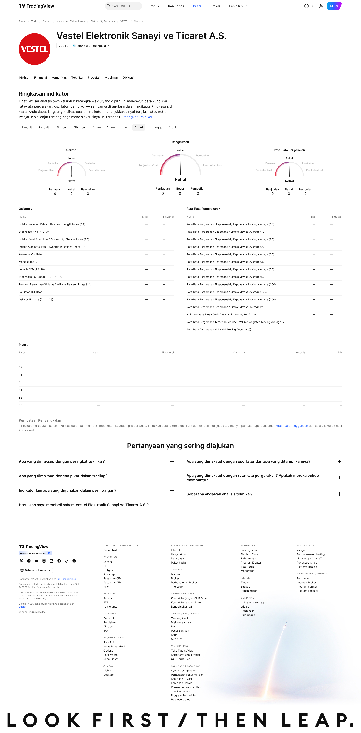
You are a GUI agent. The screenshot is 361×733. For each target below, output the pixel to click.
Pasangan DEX (112, 582)
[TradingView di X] (21, 561)
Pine (106, 586)
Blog (174, 626)
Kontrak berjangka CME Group (189, 598)
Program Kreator (251, 562)
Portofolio (109, 642)
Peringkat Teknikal (137, 117)
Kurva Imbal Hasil (114, 646)
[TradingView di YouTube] (36, 561)
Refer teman (248, 558)
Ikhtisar (175, 574)
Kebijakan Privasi (181, 678)
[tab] (26, 127)
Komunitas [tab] (59, 77)
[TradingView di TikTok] (66, 561)
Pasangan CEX (112, 578)
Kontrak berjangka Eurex (186, 602)
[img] (105, 45)
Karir (174, 634)
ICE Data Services (66, 578)
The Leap (177, 586)
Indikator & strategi (252, 602)
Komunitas (176, 6)
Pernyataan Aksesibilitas (186, 687)
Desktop (108, 674)
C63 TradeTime (180, 658)
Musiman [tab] (111, 77)
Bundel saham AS (182, 606)
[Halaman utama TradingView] (36, 6)
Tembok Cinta (249, 554)
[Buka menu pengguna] (321, 6)
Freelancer (247, 610)
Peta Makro (110, 654)
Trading (245, 582)
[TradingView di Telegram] (59, 561)
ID (311, 6)
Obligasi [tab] (128, 77)
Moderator (247, 570)
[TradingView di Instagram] (44, 561)
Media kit (176, 638)
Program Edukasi (307, 590)
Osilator (24, 208)
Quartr (22, 606)
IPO (105, 630)
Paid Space (248, 614)
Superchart (110, 550)
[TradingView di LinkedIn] (51, 561)
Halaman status (180, 699)
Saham (107, 561)
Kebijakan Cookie (181, 682)
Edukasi (245, 586)
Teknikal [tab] (77, 77)
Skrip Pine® (110, 658)
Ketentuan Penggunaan (291, 426)
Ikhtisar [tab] (24, 77)
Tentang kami (179, 618)
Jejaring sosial (249, 550)
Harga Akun (178, 554)
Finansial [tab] (40, 77)
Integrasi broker (306, 582)
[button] (162, 6)
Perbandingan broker (184, 582)
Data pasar (178, 558)
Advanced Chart (307, 562)
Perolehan (109, 622)
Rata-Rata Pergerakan (202, 208)
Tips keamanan (180, 691)
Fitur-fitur (176, 550)
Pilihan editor (249, 590)
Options (108, 650)
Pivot (22, 344)
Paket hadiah (179, 562)
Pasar (197, 6)
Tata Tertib (247, 566)
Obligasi (108, 570)
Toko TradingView (182, 650)
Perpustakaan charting (311, 554)
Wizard (245, 606)
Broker (215, 6)
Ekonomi (108, 618)
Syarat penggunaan (183, 670)
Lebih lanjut (238, 6)
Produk (153, 6)
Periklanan (303, 578)
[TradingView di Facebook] (29, 561)
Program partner (307, 586)
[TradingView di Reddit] (74, 561)
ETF (105, 565)
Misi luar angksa (181, 622)
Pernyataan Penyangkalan (187, 674)
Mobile (107, 670)
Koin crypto (110, 574)
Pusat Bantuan (180, 630)
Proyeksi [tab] (94, 77)
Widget (301, 550)
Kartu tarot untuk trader (185, 654)
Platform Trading (307, 566)
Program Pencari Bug (184, 695)
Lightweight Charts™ (309, 558)
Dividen (108, 626)
